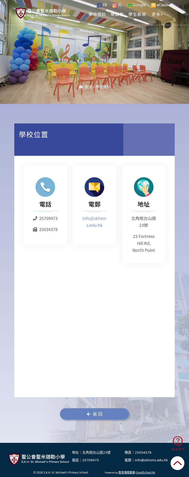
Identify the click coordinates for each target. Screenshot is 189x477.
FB (104, 4)
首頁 (87, 86)
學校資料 (97, 14)
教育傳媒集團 (126, 472)
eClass (162, 4)
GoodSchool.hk (145, 472)
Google (139, 4)
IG (119, 4)
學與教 (117, 14)
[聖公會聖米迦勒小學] (39, 459)
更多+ (157, 14)
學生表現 (137, 14)
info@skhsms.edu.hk (151, 460)
